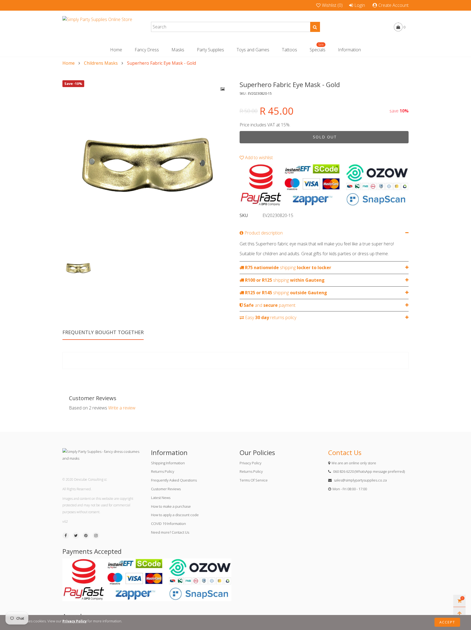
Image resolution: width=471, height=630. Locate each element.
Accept (447, 622)
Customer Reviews (166, 488)
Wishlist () (332, 5)
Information (349, 50)
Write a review (121, 408)
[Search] (315, 27)
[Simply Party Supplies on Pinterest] (86, 535)
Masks (177, 50)
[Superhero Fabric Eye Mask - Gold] (146, 164)
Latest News (160, 497)
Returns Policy (162, 471)
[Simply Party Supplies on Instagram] (96, 535)
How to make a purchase (171, 506)
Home (116, 50)
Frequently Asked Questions (174, 480)
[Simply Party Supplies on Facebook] (65, 535)
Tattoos (289, 50)
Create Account (393, 5)
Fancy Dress (147, 50)
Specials (317, 49)
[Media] (222, 89)
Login (359, 5)
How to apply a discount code (175, 514)
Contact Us (344, 452)
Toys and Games (253, 50)
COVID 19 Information (168, 523)
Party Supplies (210, 50)
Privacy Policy (250, 462)
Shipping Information (168, 462)
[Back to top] (459, 613)
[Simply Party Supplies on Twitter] (76, 535)
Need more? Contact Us (170, 532)
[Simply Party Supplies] (97, 27)
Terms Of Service (254, 480)
